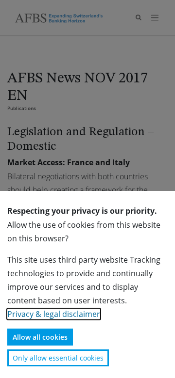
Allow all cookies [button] (40, 337)
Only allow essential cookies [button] (58, 357)
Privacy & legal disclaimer (53, 314)
